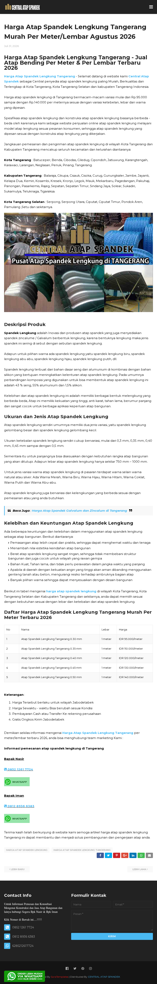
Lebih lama (139, 869)
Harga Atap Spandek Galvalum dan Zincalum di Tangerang (79, 511)
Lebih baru (18, 869)
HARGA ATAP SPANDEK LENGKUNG (26, 850)
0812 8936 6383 (20, 806)
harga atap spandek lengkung (71, 591)
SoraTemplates (59, 976)
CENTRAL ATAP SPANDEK (104, 976)
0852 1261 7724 (20, 769)
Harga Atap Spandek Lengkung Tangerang (39, 76)
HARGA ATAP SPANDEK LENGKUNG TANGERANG (82, 850)
